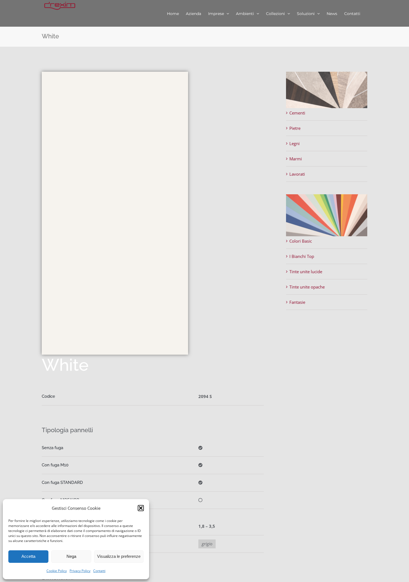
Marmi (295, 158)
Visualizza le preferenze (119, 556)
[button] (141, 508)
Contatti (99, 570)
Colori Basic (300, 241)
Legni (294, 143)
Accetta (28, 556)
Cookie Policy (56, 570)
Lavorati (297, 174)
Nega (71, 556)
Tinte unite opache (307, 287)
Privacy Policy (80, 570)
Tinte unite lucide (305, 271)
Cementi (297, 113)
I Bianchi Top (301, 256)
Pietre (294, 128)
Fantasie (297, 302)
